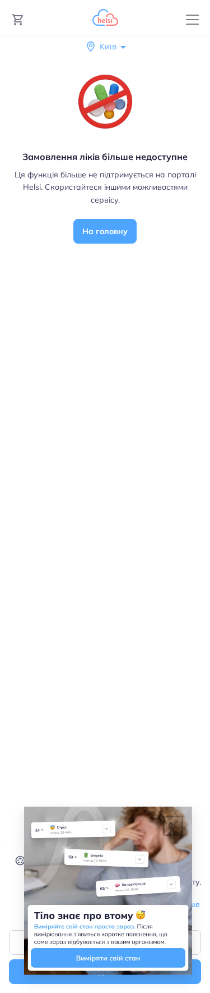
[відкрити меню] (192, 20)
